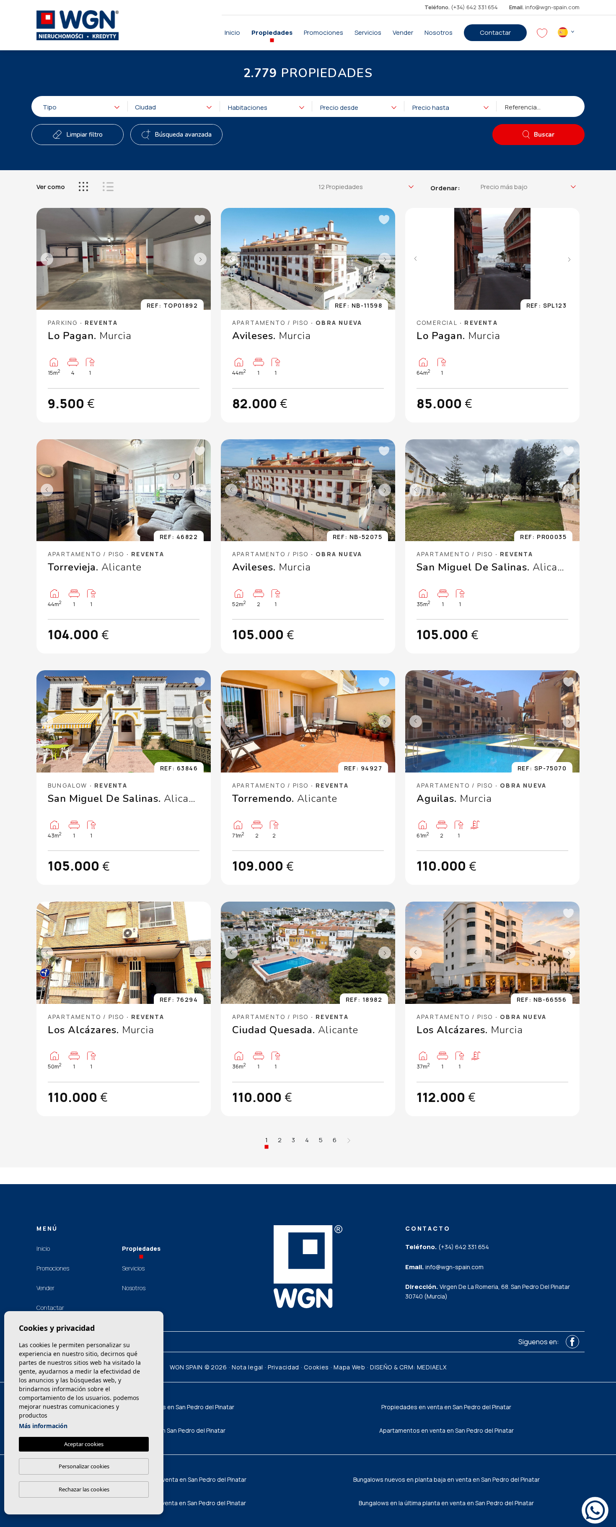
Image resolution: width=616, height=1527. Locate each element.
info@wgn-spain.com (544, 7)
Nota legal (247, 1367)
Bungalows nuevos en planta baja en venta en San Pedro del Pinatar (446, 1479)
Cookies (316, 1367)
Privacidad (283, 1367)
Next (202, 259)
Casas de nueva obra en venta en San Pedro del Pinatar (169, 1503)
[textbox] (84, 107)
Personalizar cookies (84, 1466)
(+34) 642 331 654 (461, 7)
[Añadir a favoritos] (199, 219)
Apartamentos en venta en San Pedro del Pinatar (446, 1430)
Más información (43, 1426)
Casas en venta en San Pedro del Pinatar (169, 1430)
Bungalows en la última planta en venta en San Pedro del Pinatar (446, 1503)
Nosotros (438, 33)
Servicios (368, 33)
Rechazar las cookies (84, 1489)
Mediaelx (432, 1367)
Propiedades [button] (271, 33)
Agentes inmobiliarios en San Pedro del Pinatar (170, 1407)
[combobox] (77, 106)
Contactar (495, 32)
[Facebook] (572, 1341)
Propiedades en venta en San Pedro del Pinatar (446, 1407)
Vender (403, 33)
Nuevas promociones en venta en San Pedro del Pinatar (169, 1479)
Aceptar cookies (84, 1444)
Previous (44, 259)
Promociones (323, 33)
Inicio (232, 33)
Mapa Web (349, 1367)
